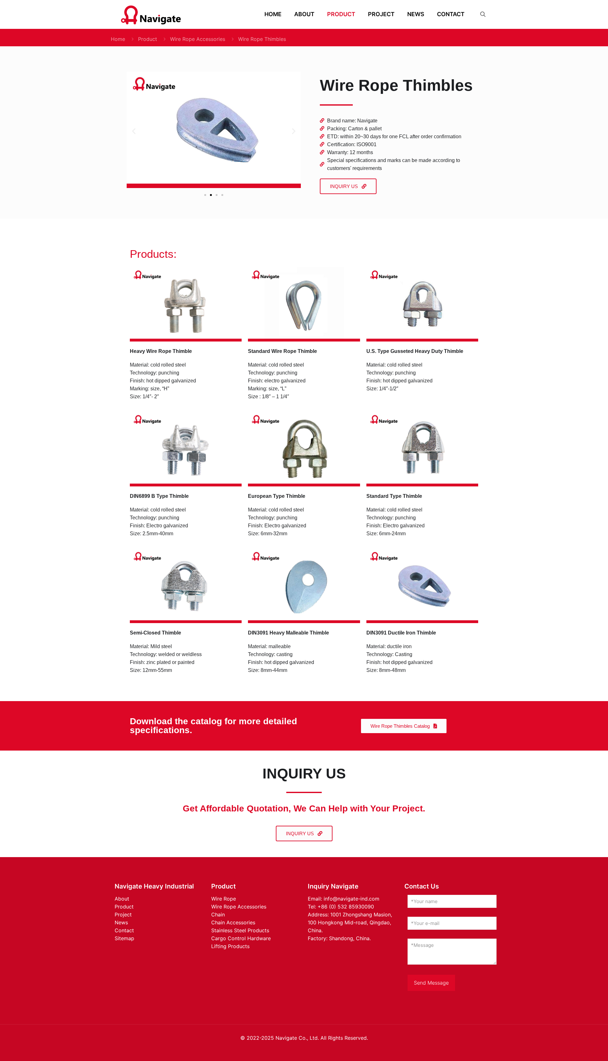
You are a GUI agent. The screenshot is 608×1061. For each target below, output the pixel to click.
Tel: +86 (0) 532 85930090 (341, 906)
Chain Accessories (233, 922)
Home (118, 39)
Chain (218, 914)
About (122, 898)
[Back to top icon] (581, 1051)
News (121, 922)
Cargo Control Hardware (241, 938)
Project (123, 914)
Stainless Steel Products (240, 930)
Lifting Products (230, 946)
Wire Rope (223, 898)
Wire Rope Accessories (197, 39)
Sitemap (124, 938)
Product (147, 39)
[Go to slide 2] (211, 195)
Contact (124, 930)
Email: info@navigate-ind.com (343, 898)
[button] (134, 131)
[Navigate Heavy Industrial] (151, 14)
